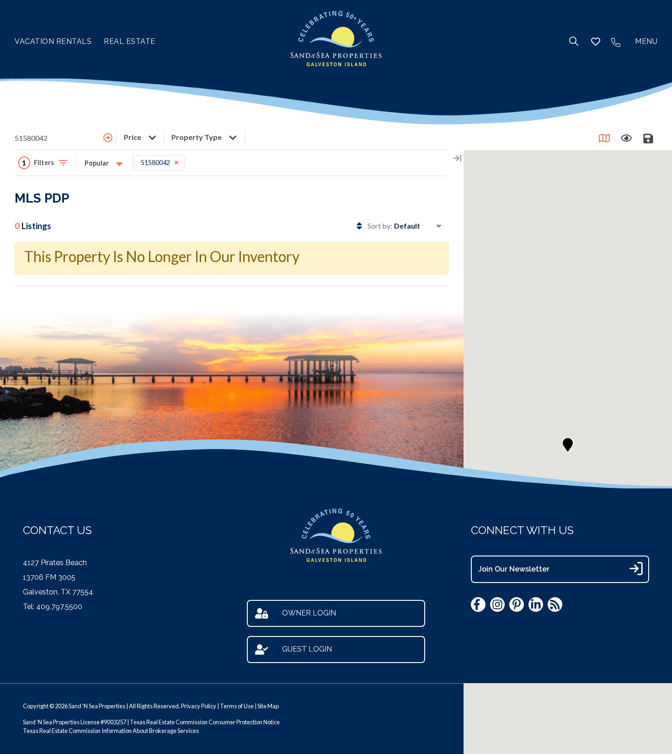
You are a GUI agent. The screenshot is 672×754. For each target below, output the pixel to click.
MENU (646, 41)
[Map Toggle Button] (604, 138)
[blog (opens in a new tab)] (555, 604)
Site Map (268, 706)
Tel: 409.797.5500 (52, 606)
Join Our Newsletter (513, 569)
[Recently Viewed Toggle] (626, 138)
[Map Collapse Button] (457, 158)
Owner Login (309, 613)
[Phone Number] (615, 41)
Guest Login (307, 649)
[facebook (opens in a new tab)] (478, 604)
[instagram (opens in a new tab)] (497, 604)
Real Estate (129, 41)
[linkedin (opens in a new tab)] (535, 604)
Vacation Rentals (53, 41)
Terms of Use (237, 706)
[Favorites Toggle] (595, 41)
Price (133, 137)
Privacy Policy (198, 706)
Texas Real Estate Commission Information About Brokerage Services (111, 730)
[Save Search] (648, 138)
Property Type (197, 137)
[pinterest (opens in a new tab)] (516, 604)
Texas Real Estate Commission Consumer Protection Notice (205, 722)
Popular (97, 163)
